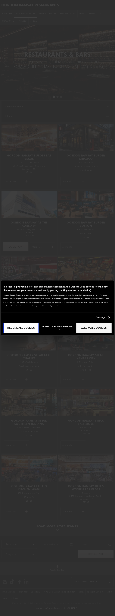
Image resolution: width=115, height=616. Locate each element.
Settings (101, 317)
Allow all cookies (94, 328)
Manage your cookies (57, 326)
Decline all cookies (21, 328)
